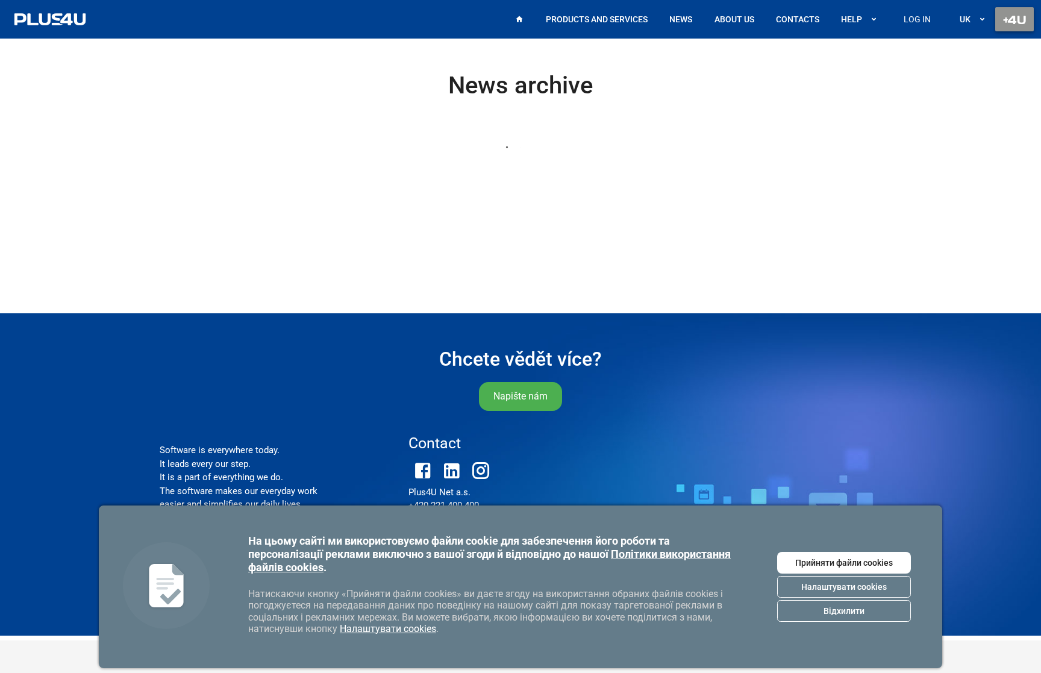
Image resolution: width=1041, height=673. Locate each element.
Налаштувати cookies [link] (388, 628)
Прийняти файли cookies (844, 563)
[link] (50, 19)
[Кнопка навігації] (1014, 19)
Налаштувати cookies (844, 587)
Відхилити (844, 611)
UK (965, 19)
